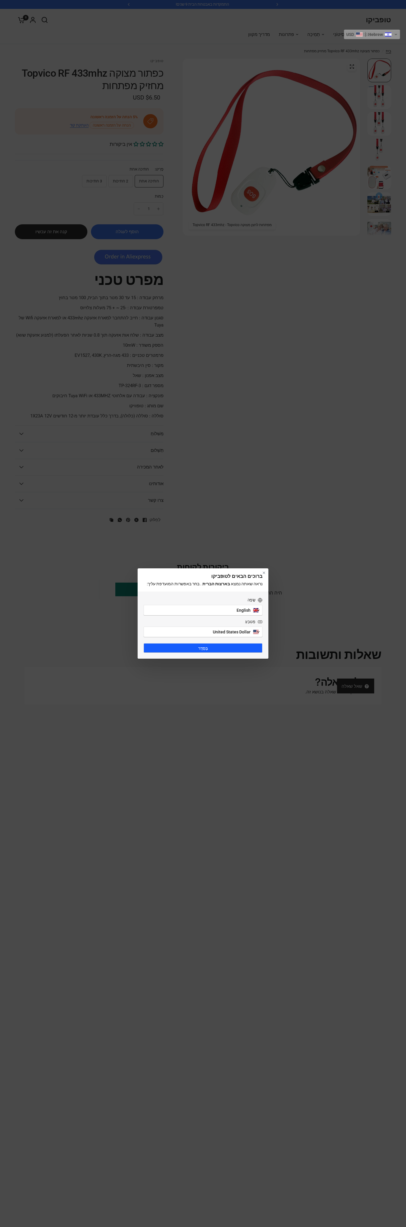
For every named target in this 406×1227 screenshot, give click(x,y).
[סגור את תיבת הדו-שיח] (264, 573)
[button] (372, 34)
